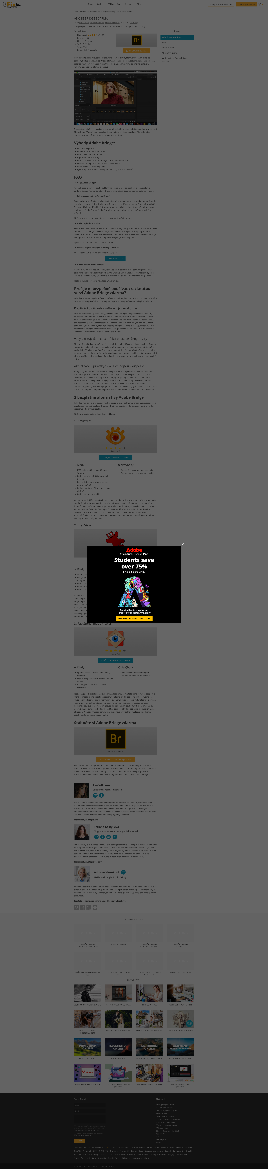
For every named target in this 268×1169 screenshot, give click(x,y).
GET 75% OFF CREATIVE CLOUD (134, 618)
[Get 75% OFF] (134, 584)
